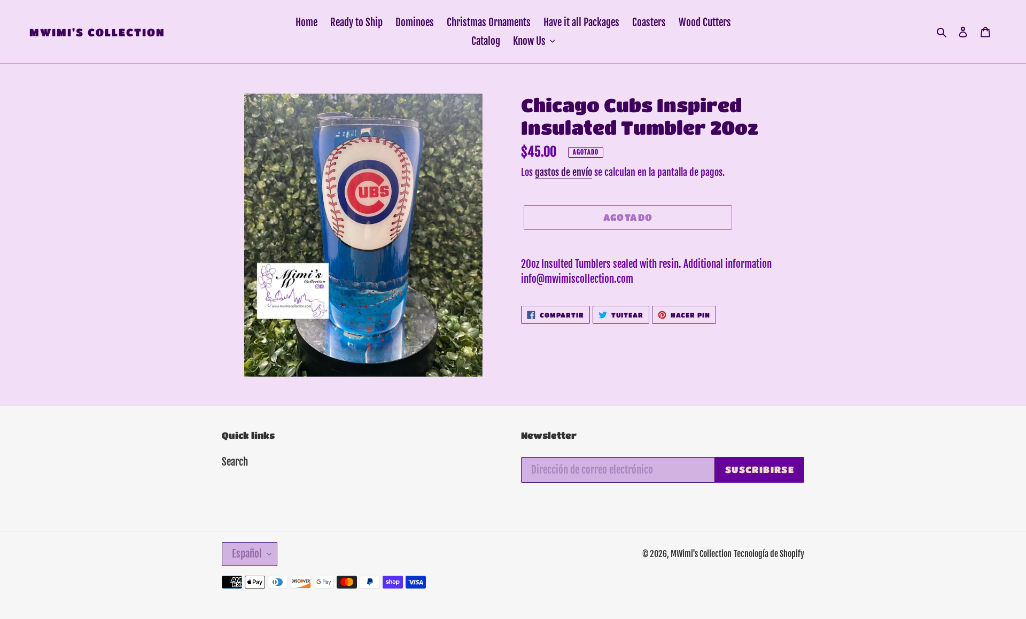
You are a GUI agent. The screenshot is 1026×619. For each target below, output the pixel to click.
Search (235, 461)
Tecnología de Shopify (769, 553)
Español (247, 553)
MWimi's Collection (97, 32)
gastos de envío (563, 172)
